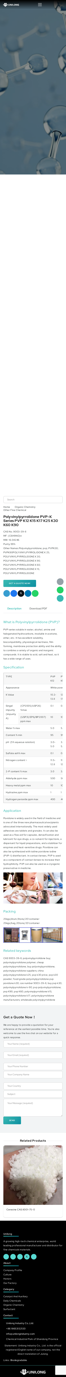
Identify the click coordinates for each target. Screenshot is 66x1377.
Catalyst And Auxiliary (15, 1296)
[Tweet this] (21, 593)
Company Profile (12, 1270)
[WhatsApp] (60, 590)
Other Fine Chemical (14, 510)
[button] (60, 4)
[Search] (57, 499)
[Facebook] (6, 1256)
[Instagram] (34, 1256)
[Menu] (40, 4)
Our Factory (10, 1283)
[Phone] (60, 598)
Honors (7, 1278)
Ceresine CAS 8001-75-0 (20, 1209)
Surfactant (9, 1309)
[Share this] (13, 593)
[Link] (11, 4)
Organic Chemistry (25, 506)
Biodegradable (18, 1360)
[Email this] (6, 593)
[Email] (60, 581)
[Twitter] (27, 1256)
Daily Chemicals (12, 1300)
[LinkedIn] (13, 1256)
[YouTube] (20, 1256)
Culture (7, 1274)
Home (6, 506)
